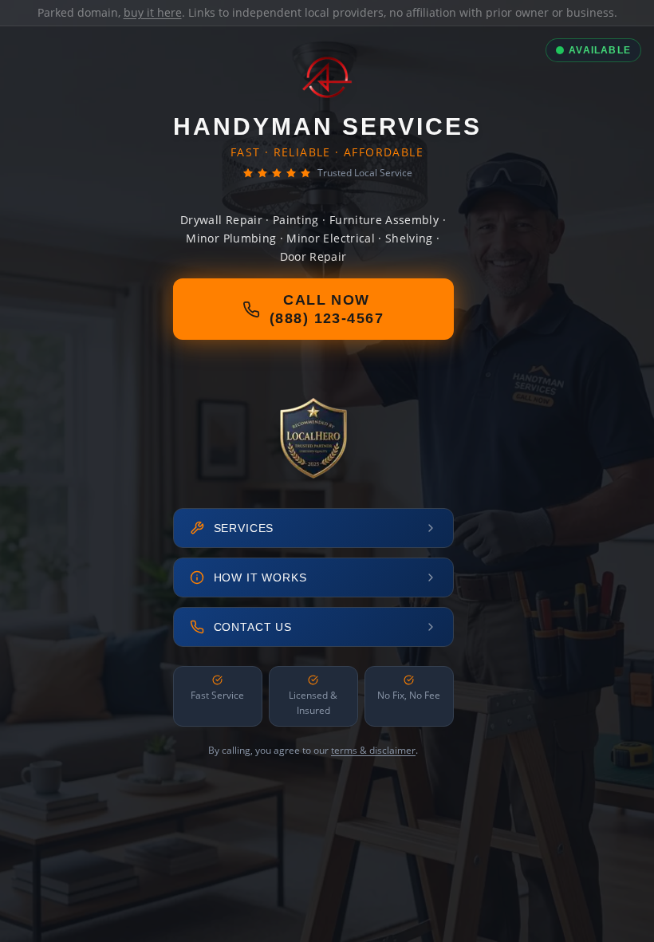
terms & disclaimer (373, 750)
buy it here (153, 12)
